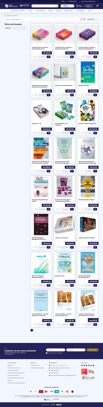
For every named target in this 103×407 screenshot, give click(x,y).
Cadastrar (92, 350)
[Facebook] (82, 365)
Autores (10, 380)
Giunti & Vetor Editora (14, 368)
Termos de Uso (35, 365)
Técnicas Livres (14, 15)
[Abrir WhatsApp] (99, 403)
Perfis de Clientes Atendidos (16, 378)
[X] (93, 365)
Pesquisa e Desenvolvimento (16, 373)
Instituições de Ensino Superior (17, 383)
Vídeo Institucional (13, 370)
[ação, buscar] (56, 5)
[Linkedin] (91, 365)
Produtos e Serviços (13, 375)
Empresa (10, 365)
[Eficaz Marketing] (53, 404)
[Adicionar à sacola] (48, 57)
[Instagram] (84, 365)
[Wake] (58, 404)
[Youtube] (89, 365)
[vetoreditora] (16, 6)
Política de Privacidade (37, 368)
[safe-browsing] (88, 377)
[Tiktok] (86, 365)
